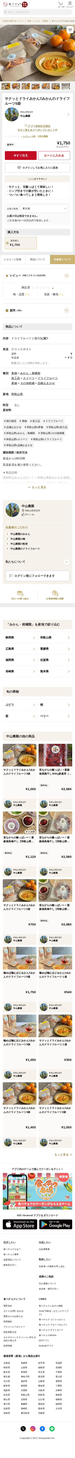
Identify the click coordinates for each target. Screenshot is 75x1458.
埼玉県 (41, 1372)
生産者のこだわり (17, 527)
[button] (37, 286)
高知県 (41, 1404)
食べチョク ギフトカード (51, 1330)
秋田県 (6, 1367)
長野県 (59, 1381)
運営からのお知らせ (13, 1316)
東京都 (6, 1376)
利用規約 (7, 1321)
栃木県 (6, 1372)
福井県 (24, 1381)
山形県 (24, 1367)
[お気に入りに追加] (70, 29)
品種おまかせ (46, 383)
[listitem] (20, 637)
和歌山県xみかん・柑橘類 (20, 433)
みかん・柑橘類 (30, 373)
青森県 (24, 1363)
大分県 (59, 1408)
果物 (14, 373)
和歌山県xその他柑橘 (52, 433)
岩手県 (41, 1363)
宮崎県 (6, 1413)
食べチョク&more (47, 1335)
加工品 (15, 378)
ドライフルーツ (48, 378)
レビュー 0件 (29, 136)
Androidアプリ (46, 1346)
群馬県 (24, 1372)
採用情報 (7, 1346)
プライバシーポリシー (14, 1327)
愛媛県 (24, 1404)
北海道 (6, 1363)
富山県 (59, 1376)
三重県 (59, 1386)
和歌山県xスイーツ (16, 439)
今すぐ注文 (21, 155)
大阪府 (41, 1390)
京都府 (24, 1390)
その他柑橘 (27, 383)
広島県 (24, 1399)
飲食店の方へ (9, 1265)
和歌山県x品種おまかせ (19, 445)
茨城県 (59, 1367)
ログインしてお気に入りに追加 (40, 167)
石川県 (6, 1381)
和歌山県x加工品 (58, 427)
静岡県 (24, 1386)
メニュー (69, 7)
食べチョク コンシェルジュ (52, 1319)
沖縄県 (41, 1413)
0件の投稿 (43, 136)
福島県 (41, 1367)
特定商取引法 (9, 1332)
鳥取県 (41, 1395)
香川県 (6, 1404)
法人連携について (47, 1283)
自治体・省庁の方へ (48, 1289)
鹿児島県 (25, 1413)
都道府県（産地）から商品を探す (21, 1356)
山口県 (41, 1399)
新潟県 (41, 1376)
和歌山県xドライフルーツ (47, 439)
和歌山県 (17, 394)
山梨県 (41, 1381)
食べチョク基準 (11, 1254)
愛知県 (41, 1386)
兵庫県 (59, 1390)
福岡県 (59, 1404)
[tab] (12, 259)
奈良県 (6, 1395)
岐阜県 (6, 1386)
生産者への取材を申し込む (52, 1266)
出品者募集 (44, 1249)
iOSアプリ (44, 1340)
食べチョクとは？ (12, 1249)
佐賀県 (6, 1408)
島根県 (59, 1395)
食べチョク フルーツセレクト (53, 1325)
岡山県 (6, 1399)
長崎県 (24, 1408)
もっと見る (39, 487)
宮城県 (59, 1363)
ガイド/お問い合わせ (13, 1311)
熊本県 (41, 1408)
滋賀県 (6, 1390)
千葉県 (59, 1372)
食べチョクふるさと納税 (51, 1306)
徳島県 (59, 1399)
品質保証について (12, 1259)
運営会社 (7, 1306)
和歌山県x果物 (35, 427)
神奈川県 (25, 1376)
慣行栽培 (11, 421)
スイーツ (29, 378)
